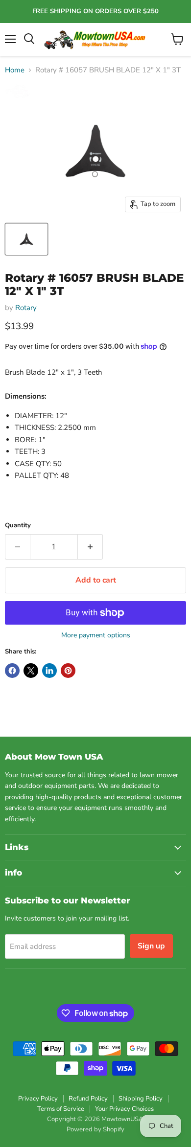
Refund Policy (88, 1098)
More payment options (95, 635)
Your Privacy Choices (124, 1108)
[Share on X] (31, 670)
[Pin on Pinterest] (68, 670)
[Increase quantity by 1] (90, 547)
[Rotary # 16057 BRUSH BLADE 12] (26, 239)
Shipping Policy (141, 1098)
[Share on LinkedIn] (49, 670)
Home (14, 70)
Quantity (18, 525)
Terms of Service (60, 1108)
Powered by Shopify (95, 1129)
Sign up (151, 946)
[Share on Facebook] (12, 670)
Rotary (26, 308)
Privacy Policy (38, 1098)
